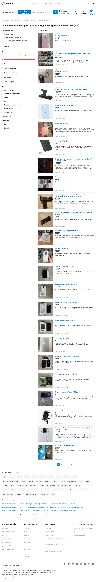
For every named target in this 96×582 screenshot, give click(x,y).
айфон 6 (66, 477)
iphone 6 (42, 477)
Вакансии (77, 532)
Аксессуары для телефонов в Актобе (72, 507)
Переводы (27, 542)
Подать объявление (91, 13)
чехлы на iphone (22, 485)
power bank (22, 490)
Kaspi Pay (48, 528)
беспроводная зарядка (65, 485)
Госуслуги (27, 549)
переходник (44, 494)
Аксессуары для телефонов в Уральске (13, 514)
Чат (76, 13)
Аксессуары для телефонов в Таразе (37, 510)
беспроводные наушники (10, 481)
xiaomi (31, 481)
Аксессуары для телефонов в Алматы (37, 504)
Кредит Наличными (8, 549)
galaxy (42, 485)
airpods (34, 477)
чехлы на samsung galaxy (68, 481)
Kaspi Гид (26, 556)
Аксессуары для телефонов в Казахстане (40, 514)
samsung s (33, 485)
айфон (5, 477)
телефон (12, 477)
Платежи (26, 535)
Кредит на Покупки (7, 542)
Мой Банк (27, 539)
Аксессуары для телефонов (17, 41)
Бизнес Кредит (49, 531)
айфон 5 (47, 481)
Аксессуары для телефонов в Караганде (63, 504)
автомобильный (8, 494)
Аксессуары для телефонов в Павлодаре (62, 510)
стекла (81, 481)
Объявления (9, 12)
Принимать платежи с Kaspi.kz (54, 544)
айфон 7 (23, 481)
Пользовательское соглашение (83, 528)
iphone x (77, 485)
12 (71, 465)
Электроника (8, 34)
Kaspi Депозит (6, 539)
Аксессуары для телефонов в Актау (12, 510)
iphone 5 (74, 477)
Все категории (25, 12)
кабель (55, 481)
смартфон (39, 481)
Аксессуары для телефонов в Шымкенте (14, 507)
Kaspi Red (4, 535)
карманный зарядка (59, 490)
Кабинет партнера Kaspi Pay (53, 551)
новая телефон (45, 490)
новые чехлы (51, 485)
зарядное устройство (9, 490)
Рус (92, 3)
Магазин (26, 528)
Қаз (88, 3)
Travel (25, 531)
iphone (59, 477)
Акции (26, 546)
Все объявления (7, 31)
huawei (88, 481)
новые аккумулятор (32, 494)
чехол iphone (83, 490)
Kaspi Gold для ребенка (9, 531)
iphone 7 (26, 477)
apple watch (19, 494)
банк (52, 494)
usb (70, 490)
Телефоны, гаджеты (13, 37)
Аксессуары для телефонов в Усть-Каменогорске (43, 507)
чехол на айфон (33, 490)
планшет (5, 485)
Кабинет (83, 13)
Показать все (6, 116)
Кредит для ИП (6, 546)
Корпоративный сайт (8, 578)
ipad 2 (19, 477)
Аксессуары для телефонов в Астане (13, 504)
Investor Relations (79, 535)
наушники (51, 477)
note (75, 490)
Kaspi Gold (5, 528)
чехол (13, 485)
